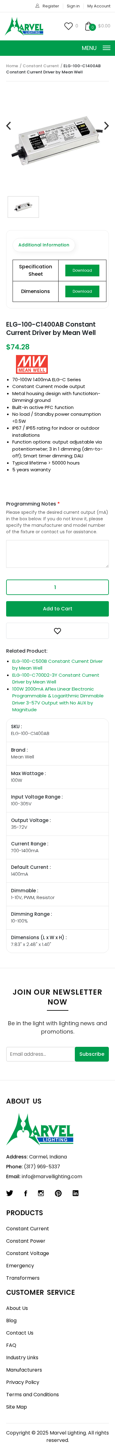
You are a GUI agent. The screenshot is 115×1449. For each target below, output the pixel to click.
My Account (98, 6)
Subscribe (91, 1054)
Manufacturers (24, 1369)
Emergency (20, 1265)
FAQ (11, 1345)
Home (12, 66)
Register (51, 6)
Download (82, 270)
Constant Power (25, 1241)
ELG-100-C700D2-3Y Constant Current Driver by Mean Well (55, 678)
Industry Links (22, 1357)
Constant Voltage (27, 1253)
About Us (17, 1308)
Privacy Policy (22, 1382)
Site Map (16, 1406)
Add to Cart (57, 608)
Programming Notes (33, 503)
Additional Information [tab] (43, 245)
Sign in (73, 6)
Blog (11, 1320)
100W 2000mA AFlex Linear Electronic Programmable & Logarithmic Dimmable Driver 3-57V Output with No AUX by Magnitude (58, 699)
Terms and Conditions (32, 1394)
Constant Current (41, 66)
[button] (57, 631)
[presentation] (8, 126)
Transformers (23, 1278)
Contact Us (19, 1332)
